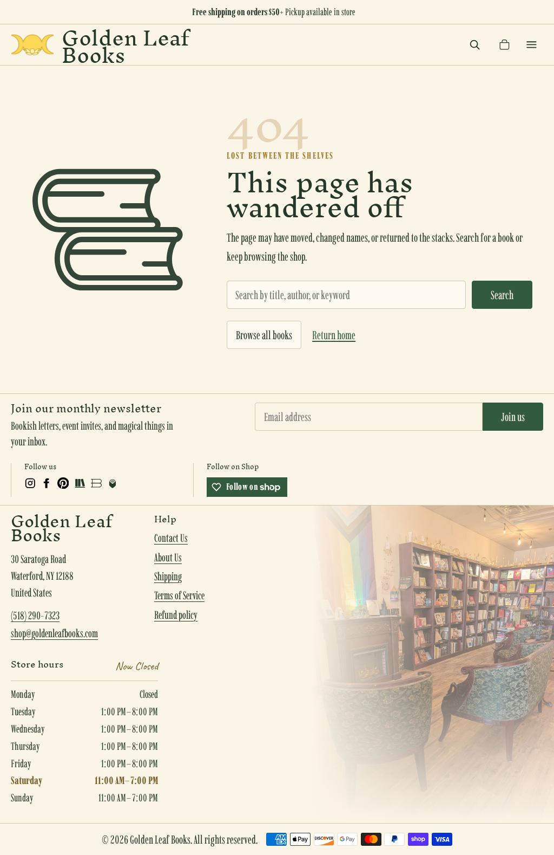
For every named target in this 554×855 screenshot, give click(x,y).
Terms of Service (179, 595)
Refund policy (175, 614)
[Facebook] (46, 483)
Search (502, 295)
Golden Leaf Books (125, 44)
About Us (168, 557)
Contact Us (171, 538)
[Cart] (504, 45)
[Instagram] (30, 483)
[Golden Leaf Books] (32, 45)
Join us (513, 417)
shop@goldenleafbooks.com (54, 633)
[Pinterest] (63, 483)
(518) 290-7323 (35, 615)
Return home (333, 335)
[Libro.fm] (112, 483)
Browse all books (264, 335)
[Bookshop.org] (96, 483)
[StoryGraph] (79, 483)
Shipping (168, 576)
